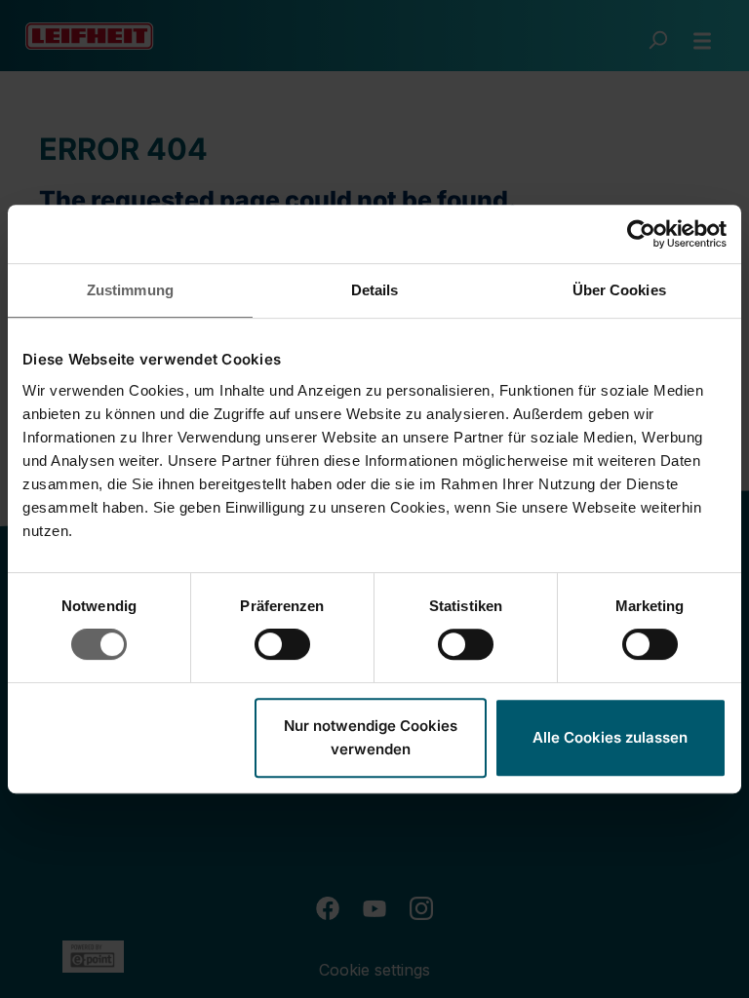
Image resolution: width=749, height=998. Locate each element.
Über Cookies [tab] (619, 290)
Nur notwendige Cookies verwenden (370, 737)
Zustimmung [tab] (130, 290)
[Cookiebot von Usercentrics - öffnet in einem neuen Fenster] (641, 234)
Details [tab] (375, 290)
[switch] (282, 644)
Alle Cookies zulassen (610, 737)
